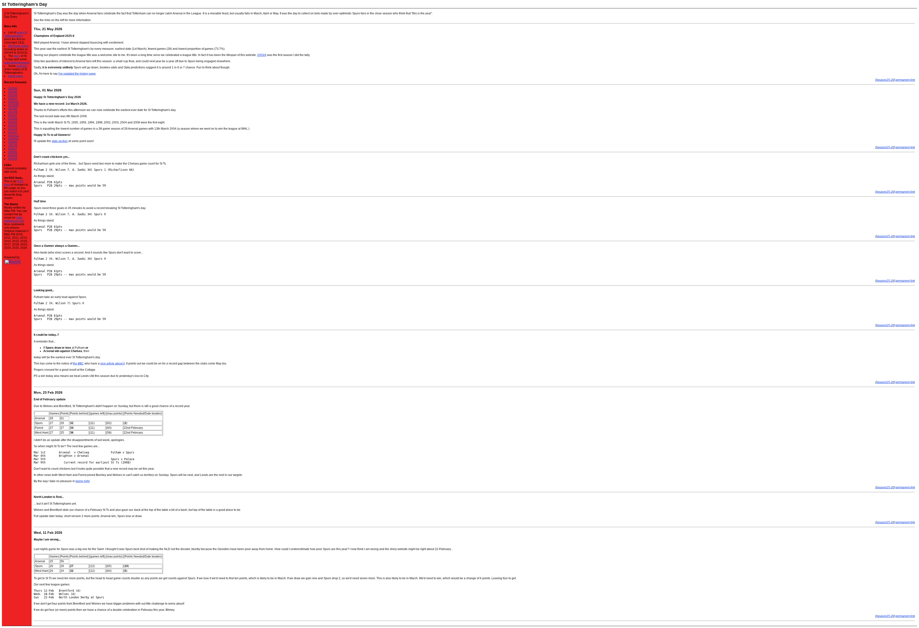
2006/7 (12, 148)
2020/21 (13, 102)
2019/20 (13, 105)
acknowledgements (16, 62)
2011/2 (12, 132)
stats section (60, 141)
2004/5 (12, 155)
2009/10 (13, 138)
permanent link (905, 80)
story (17, 56)
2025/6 (12, 88)
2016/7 (12, 115)
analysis (22, 66)
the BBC (78, 363)
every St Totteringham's (15, 34)
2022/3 (12, 98)
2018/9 (12, 108)
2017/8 (12, 112)
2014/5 (12, 122)
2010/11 (13, 135)
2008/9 (12, 142)
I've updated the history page (77, 73)
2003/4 (12, 158)
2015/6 (12, 118)
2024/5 (12, 92)
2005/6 (12, 152)
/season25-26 (885, 80)
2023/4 (12, 95)
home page (15, 76)
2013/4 (12, 125)
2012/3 (12, 128)
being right (83, 481)
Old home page (18, 46)
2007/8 (12, 145)
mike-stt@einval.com (14, 219)
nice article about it (112, 363)
